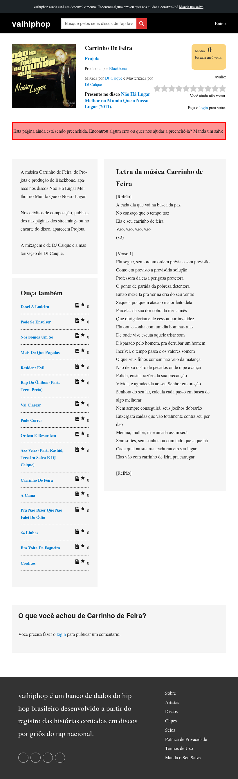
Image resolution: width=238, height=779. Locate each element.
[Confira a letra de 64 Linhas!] (76, 532)
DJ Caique (113, 78)
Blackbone (118, 68)
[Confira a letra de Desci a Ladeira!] (76, 306)
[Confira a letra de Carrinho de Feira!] (76, 480)
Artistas (172, 702)
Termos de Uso (179, 748)
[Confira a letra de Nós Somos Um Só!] (76, 337)
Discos (171, 711)
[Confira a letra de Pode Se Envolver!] (76, 322)
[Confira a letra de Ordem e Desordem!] (76, 435)
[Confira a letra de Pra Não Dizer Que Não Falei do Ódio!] (76, 510)
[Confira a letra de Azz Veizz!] (76, 451)
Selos (170, 730)
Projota (92, 58)
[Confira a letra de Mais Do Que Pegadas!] (76, 352)
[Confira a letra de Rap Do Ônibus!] (76, 383)
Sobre (170, 693)
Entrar (220, 23)
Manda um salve (191, 6)
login (203, 107)
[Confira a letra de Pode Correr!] (76, 420)
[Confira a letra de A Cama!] (76, 495)
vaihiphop (31, 23)
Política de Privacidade (186, 739)
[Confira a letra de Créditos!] (76, 563)
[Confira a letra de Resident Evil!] (76, 368)
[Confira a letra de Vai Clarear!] (76, 405)
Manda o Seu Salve (183, 757)
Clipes (171, 720)
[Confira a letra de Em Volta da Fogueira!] (76, 548)
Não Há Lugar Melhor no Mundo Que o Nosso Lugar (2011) (117, 100)
